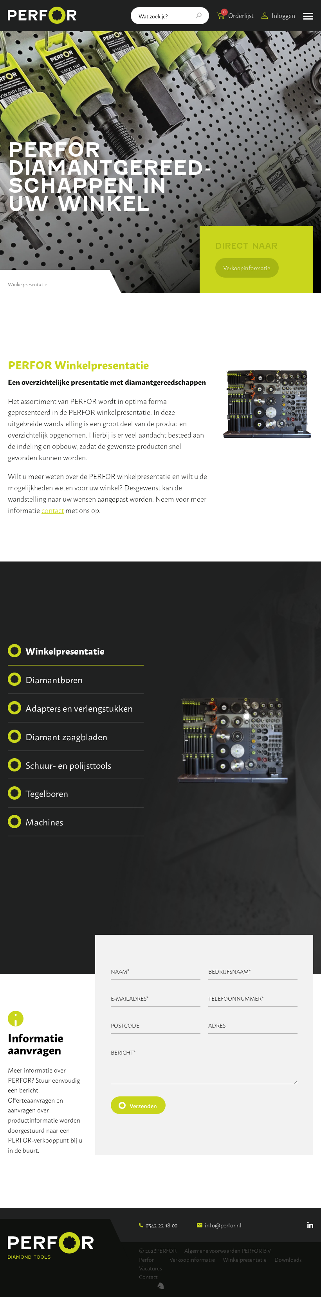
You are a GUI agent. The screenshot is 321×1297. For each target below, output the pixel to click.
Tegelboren (46, 793)
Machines (44, 821)
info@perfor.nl (223, 1224)
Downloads (287, 1259)
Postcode (125, 1025)
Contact (148, 1276)
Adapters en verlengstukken (79, 707)
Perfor (146, 1259)
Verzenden (143, 1105)
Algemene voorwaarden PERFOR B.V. (228, 1250)
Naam (120, 971)
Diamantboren (54, 679)
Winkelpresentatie (65, 650)
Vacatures (150, 1268)
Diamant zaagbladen (66, 736)
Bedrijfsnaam (229, 971)
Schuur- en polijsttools (68, 764)
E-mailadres (130, 998)
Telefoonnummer (236, 998)
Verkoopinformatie (246, 267)
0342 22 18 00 (161, 1224)
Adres (216, 1025)
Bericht (123, 1052)
